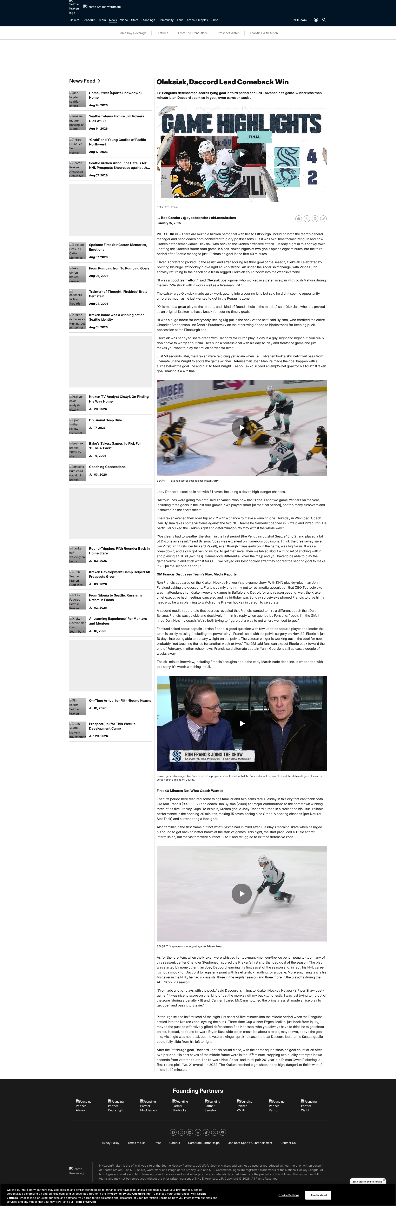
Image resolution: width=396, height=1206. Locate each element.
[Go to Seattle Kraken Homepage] (102, 7)
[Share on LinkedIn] (315, 218)
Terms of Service (85, 1201)
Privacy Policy (116, 1193)
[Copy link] (323, 218)
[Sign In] (316, 19)
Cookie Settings (288, 1195)
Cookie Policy (141, 1193)
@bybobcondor (195, 218)
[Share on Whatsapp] (298, 218)
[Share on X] (307, 218)
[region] (198, 1195)
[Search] (324, 19)
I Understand (318, 1195)
